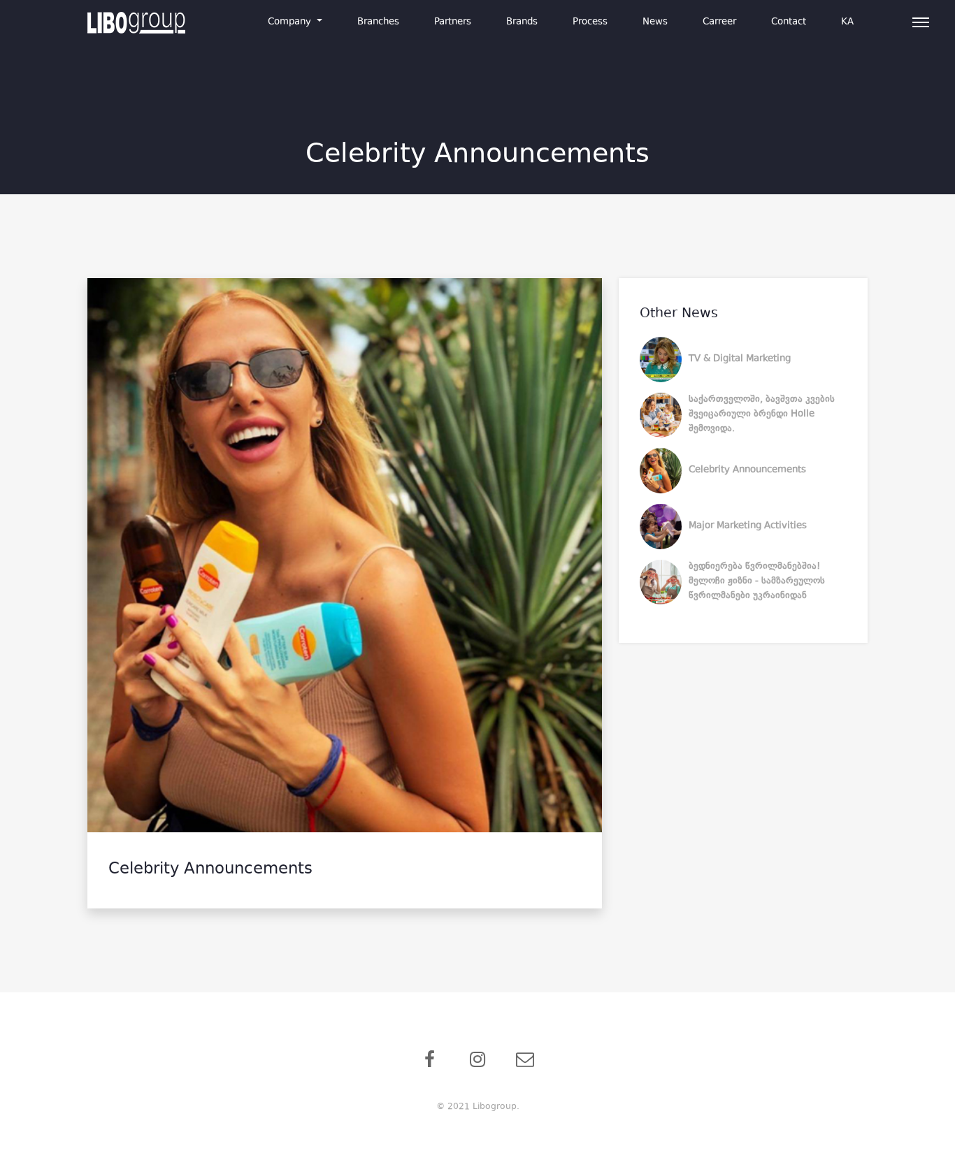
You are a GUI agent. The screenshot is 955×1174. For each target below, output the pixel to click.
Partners (452, 22)
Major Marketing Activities (748, 526)
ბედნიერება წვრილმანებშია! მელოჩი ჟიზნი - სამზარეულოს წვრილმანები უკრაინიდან (757, 581)
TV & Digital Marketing (740, 359)
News (655, 22)
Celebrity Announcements (747, 470)
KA (847, 22)
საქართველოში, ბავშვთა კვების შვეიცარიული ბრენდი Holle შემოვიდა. (762, 414)
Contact (788, 22)
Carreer (719, 22)
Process (590, 22)
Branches (378, 22)
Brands (522, 22)
